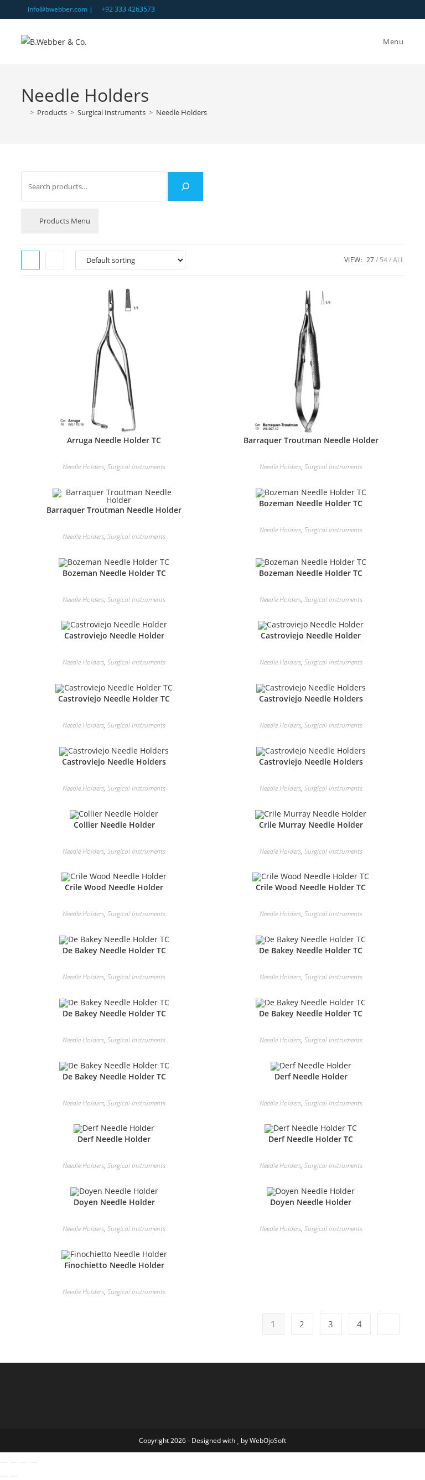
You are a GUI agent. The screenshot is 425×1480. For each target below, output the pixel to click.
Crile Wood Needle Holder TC (311, 887)
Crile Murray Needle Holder (311, 824)
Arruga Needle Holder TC (114, 440)
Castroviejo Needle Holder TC (114, 698)
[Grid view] (30, 260)
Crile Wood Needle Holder (114, 887)
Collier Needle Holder (114, 824)
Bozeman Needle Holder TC (310, 503)
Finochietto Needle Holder (114, 1265)
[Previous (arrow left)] (4, 1476)
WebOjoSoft (268, 1440)
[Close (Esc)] (34, 1462)
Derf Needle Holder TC (310, 1139)
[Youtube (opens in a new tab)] (399, 9)
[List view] (54, 260)
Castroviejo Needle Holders (311, 698)
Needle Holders (181, 112)
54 (383, 259)
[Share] (24, 1462)
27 (370, 259)
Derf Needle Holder (311, 1076)
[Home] (24, 112)
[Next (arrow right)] (14, 1476)
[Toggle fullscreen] (14, 1462)
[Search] (185, 186)
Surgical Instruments (136, 466)
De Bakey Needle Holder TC (114, 950)
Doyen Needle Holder (114, 1202)
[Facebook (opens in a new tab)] (388, 9)
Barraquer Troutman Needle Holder (311, 440)
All (398, 259)
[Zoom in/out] (4, 1462)
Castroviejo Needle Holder (114, 635)
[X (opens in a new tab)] (375, 9)
